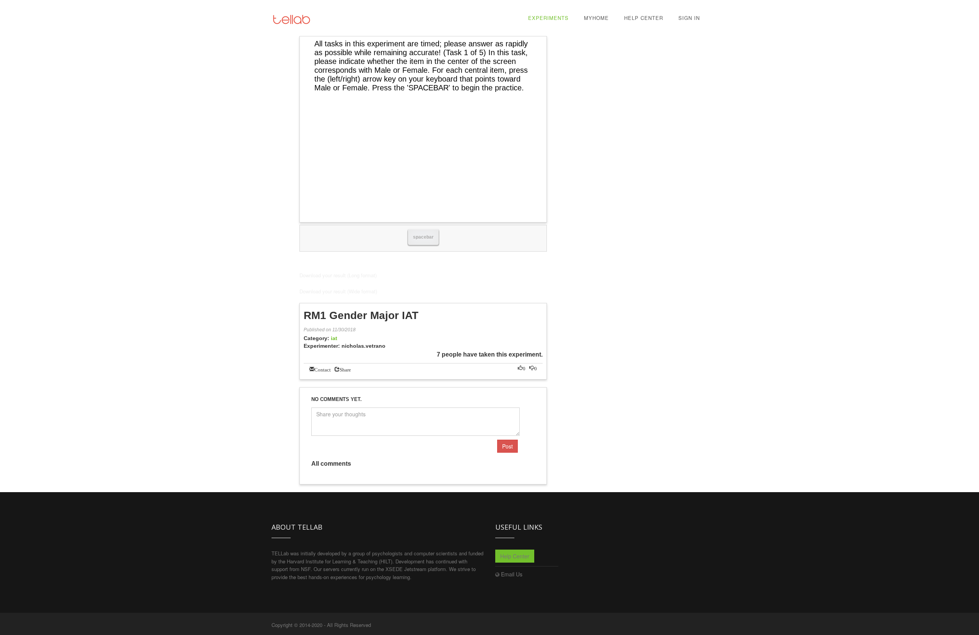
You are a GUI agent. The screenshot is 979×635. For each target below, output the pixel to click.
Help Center (643, 17)
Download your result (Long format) (338, 275)
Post (507, 446)
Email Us (511, 574)
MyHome (596, 17)
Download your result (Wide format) (338, 291)
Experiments (548, 17)
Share (345, 369)
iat (334, 338)
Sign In (689, 17)
